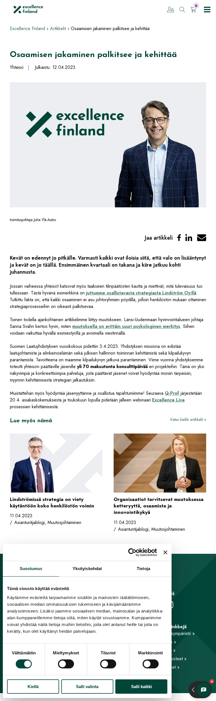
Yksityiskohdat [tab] (87, 568)
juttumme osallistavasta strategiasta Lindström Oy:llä (141, 293)
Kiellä (33, 686)
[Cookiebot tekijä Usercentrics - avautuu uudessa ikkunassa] (132, 552)
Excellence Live (168, 400)
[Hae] (182, 10)
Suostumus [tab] (31, 568)
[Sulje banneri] (165, 552)
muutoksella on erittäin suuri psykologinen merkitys (126, 326)
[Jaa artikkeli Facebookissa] (179, 238)
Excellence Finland (27, 28)
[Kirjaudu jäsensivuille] (170, 10)
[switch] (66, 663)
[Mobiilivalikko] (207, 9)
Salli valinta (87, 686)
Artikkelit (58, 28)
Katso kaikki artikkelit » (188, 419)
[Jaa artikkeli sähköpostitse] (201, 238)
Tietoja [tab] (143, 568)
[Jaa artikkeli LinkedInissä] (188, 238)
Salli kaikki (141, 686)
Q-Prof (172, 393)
